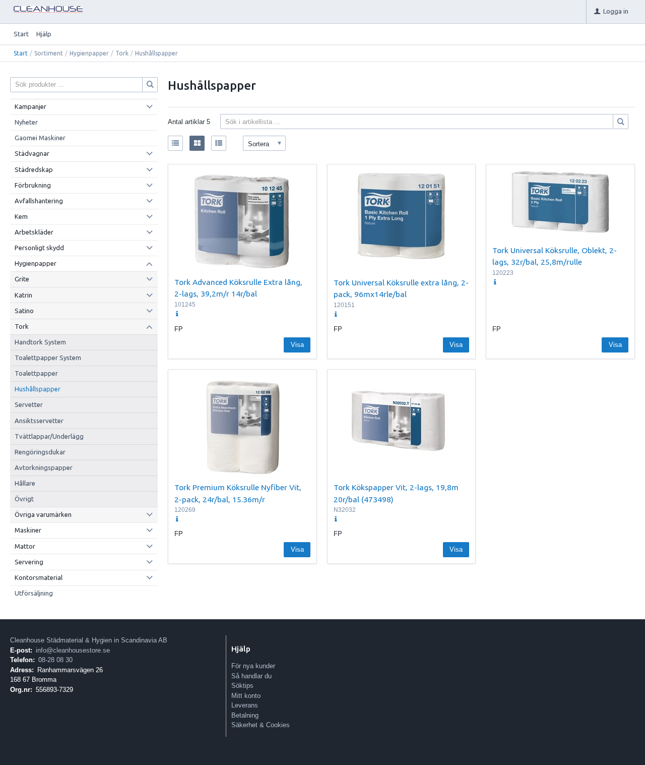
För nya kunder (253, 666)
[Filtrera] (620, 121)
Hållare (25, 483)
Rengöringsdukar (40, 451)
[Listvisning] (175, 143)
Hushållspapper (37, 388)
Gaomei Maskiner (40, 137)
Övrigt (24, 498)
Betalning (245, 715)
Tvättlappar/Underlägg (49, 436)
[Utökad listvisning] (218, 143)
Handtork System (40, 341)
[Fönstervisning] (197, 143)
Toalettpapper (36, 373)
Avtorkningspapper (44, 467)
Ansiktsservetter (39, 420)
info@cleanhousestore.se (73, 650)
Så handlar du (251, 676)
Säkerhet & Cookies (260, 725)
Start (21, 33)
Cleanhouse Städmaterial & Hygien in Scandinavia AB (88, 640)
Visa (297, 344)
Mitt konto (246, 695)
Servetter (29, 404)
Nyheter (26, 122)
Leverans (244, 705)
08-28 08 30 (55, 660)
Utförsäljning (34, 593)
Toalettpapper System (48, 357)
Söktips (242, 685)
